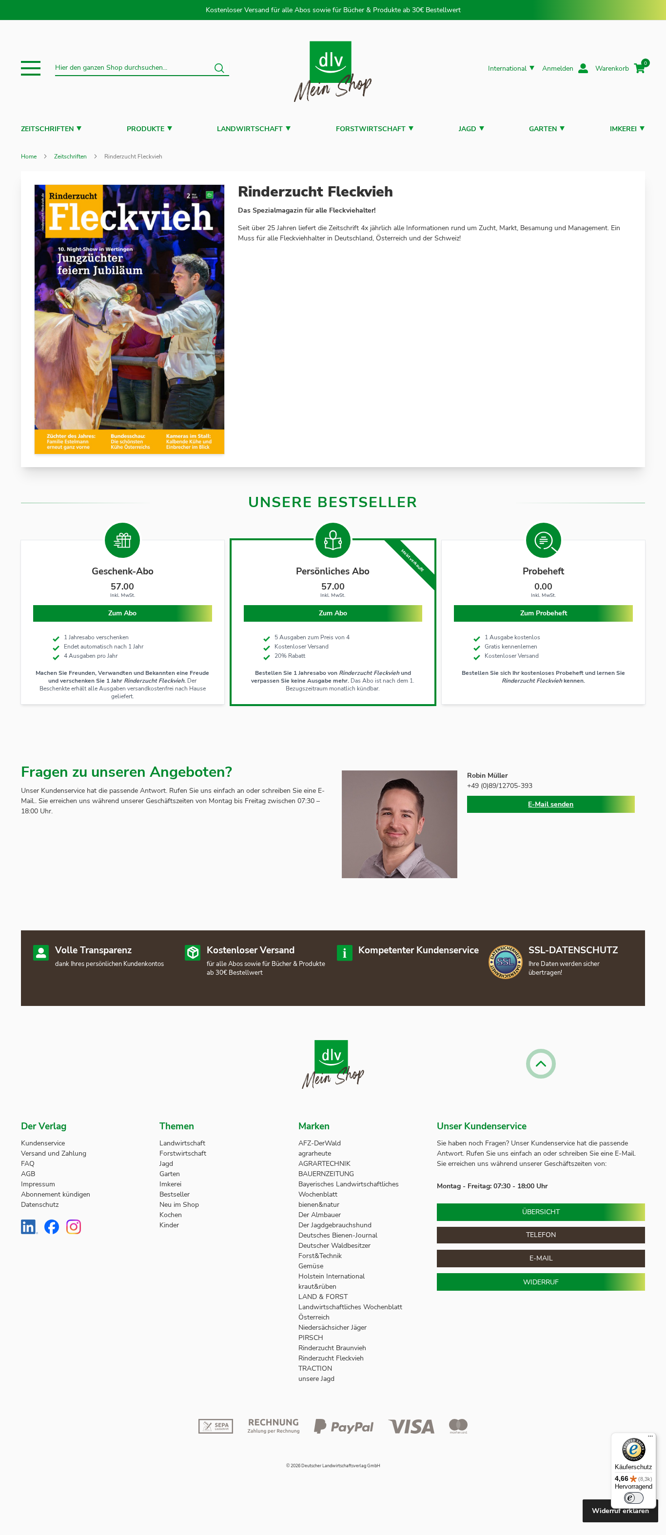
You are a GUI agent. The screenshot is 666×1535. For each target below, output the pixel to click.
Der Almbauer (319, 1215)
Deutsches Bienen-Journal (337, 1235)
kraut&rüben (317, 1286)
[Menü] (650, 1438)
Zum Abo (333, 613)
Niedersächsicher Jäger (333, 1327)
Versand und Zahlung (53, 1153)
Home (29, 156)
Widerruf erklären (620, 1510)
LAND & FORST (324, 1296)
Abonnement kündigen (55, 1194)
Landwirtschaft (250, 129)
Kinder (169, 1225)
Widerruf (541, 1282)
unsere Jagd (316, 1378)
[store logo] (332, 68)
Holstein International (332, 1276)
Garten (543, 129)
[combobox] (142, 68)
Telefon (541, 1235)
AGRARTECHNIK (324, 1163)
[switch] (634, 1498)
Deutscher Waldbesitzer (334, 1245)
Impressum (38, 1184)
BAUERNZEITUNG (326, 1174)
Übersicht (541, 1212)
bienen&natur (318, 1204)
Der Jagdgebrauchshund (335, 1225)
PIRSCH (310, 1337)
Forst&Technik (321, 1255)
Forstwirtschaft (371, 129)
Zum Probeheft (543, 613)
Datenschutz (40, 1204)
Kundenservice (43, 1143)
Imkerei (623, 129)
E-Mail (541, 1258)
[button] (30, 68)
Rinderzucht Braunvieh (333, 1348)
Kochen (170, 1215)
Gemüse (311, 1266)
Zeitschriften (47, 129)
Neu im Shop (179, 1204)
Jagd (467, 129)
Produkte (145, 129)
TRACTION (315, 1368)
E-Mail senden (550, 804)
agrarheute (314, 1153)
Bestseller (174, 1194)
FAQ (28, 1163)
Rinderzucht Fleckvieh (331, 1358)
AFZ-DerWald (319, 1143)
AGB (28, 1174)
